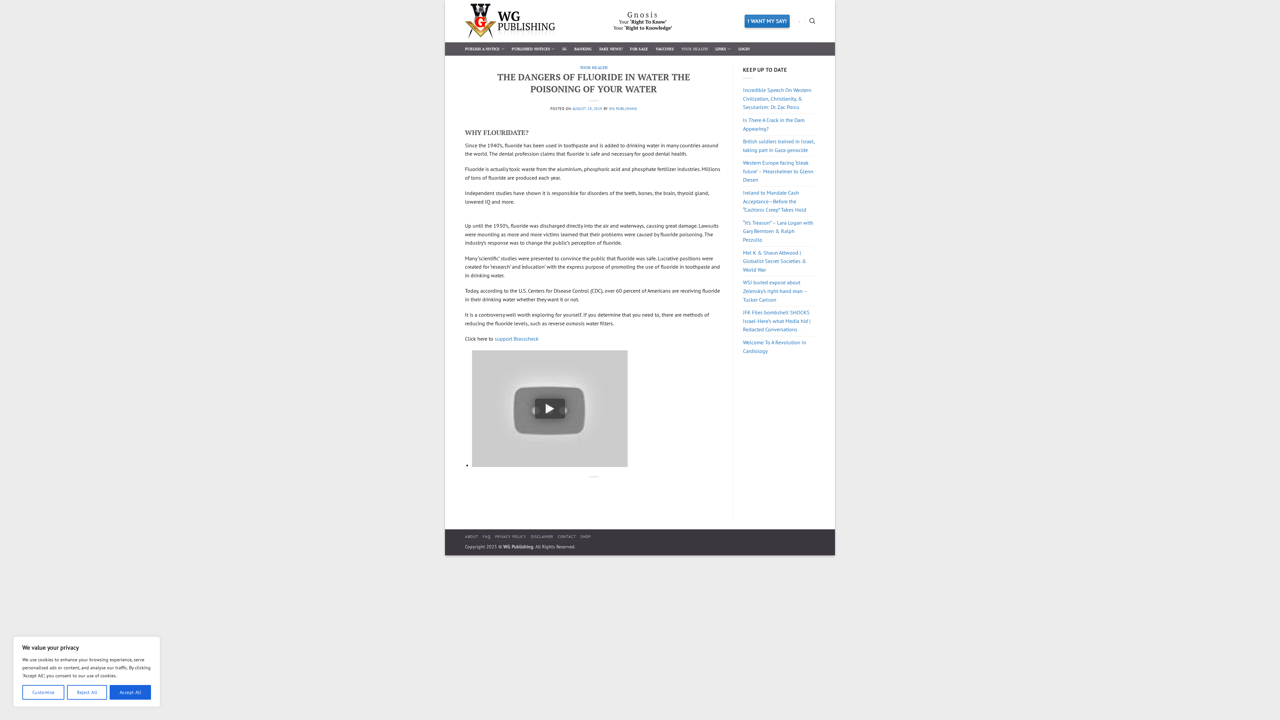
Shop (585, 536)
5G (564, 48)
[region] (86, 672)
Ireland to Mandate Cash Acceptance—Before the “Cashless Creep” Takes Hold (774, 201)
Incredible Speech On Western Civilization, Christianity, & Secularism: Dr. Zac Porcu (777, 98)
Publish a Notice (482, 48)
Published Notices (531, 48)
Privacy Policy (510, 536)
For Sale (639, 48)
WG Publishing (623, 108)
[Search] (812, 21)
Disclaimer (542, 536)
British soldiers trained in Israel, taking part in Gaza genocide (779, 145)
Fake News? (611, 48)
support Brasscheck (517, 338)
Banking (583, 48)
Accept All (130, 692)
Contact (567, 536)
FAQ (486, 536)
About (471, 536)
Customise (43, 692)
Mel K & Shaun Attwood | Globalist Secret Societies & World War (774, 261)
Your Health (694, 48)
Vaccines (665, 48)
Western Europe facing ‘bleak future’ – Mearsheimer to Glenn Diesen (778, 171)
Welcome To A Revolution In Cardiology (774, 346)
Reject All (87, 692)
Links (720, 48)
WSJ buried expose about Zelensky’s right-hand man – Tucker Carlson (775, 291)
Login (744, 48)
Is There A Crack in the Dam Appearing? (774, 124)
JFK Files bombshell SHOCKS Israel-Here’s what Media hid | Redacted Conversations (777, 321)
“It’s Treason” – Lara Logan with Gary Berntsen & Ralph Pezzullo (778, 231)
